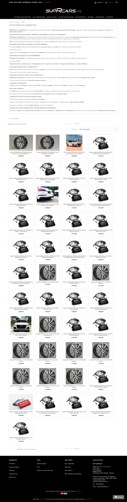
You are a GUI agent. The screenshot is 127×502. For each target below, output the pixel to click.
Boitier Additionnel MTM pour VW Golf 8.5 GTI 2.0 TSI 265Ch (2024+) (101, 386)
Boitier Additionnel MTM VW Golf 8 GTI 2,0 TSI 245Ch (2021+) (21, 438)
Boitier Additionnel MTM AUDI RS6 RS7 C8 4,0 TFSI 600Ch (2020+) (21, 178)
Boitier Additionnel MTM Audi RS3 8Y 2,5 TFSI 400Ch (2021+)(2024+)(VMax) (47, 178)
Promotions (12, 463)
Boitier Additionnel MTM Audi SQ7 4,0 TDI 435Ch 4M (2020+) (74, 178)
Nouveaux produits (14, 467)
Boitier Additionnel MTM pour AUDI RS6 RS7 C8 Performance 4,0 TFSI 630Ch (100, 152)
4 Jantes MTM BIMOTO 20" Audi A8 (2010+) (48, 282)
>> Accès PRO (47, 2)
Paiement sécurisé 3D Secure (45, 470)
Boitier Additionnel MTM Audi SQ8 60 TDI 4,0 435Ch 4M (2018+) (21, 204)
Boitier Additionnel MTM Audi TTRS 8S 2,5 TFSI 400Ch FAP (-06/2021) (74, 204)
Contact (40, 2)
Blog (116, 2)
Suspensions (100, 17)
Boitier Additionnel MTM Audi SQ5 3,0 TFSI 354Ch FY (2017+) (74, 282)
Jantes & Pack (52, 17)
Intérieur (109, 17)
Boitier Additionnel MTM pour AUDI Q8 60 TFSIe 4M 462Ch (48, 308)
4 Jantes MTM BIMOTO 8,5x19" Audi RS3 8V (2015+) (21, 386)
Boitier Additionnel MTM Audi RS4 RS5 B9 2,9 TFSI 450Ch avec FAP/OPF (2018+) (21, 282)
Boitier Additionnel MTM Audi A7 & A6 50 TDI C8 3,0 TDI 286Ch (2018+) (101, 334)
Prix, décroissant (98, 129)
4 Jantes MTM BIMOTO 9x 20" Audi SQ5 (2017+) (47, 360)
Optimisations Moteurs (22, 17)
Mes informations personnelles (73, 474)
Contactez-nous (13, 474)
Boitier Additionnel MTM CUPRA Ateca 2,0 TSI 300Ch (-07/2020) (74, 412)
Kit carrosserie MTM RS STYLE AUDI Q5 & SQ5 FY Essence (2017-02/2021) (74, 152)
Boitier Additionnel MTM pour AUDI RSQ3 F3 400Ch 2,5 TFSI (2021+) (21, 230)
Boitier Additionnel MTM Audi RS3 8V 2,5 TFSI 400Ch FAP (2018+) (74, 230)
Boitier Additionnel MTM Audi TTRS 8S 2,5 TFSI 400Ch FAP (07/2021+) (47, 230)
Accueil (11, 2)
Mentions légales (41, 463)
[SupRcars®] (63, 10)
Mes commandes (69, 463)
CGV (38, 467)
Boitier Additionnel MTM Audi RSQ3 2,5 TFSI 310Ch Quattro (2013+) (21, 412)
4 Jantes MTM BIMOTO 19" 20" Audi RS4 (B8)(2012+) (74, 360)
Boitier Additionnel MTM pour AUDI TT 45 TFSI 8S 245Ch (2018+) (101, 308)
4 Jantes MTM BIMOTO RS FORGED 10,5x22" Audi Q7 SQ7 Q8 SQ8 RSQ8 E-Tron (21, 152)
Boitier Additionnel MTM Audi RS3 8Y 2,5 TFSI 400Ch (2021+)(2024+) (47, 256)
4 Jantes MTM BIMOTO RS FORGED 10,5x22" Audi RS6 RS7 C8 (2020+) (47, 152)
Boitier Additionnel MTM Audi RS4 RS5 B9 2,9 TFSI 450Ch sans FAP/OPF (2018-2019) (74, 256)
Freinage (90, 17)
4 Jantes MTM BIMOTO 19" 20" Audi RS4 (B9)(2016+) (100, 360)
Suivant (77, 124)
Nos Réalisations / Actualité (29, 2)
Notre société (17, 2)
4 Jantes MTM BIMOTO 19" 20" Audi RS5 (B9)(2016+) (21, 360)
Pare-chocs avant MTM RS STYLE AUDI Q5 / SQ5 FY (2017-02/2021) (21, 334)
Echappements (80, 17)
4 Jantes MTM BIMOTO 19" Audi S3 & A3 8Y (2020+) (74, 386)
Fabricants (12, 470)
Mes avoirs (68, 467)
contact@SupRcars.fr (103, 486)
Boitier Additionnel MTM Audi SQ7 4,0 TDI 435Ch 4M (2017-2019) (101, 178)
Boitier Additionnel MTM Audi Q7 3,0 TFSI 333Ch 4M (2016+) (74, 334)
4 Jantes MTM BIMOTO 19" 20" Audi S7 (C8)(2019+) (48, 386)
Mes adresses (69, 470)
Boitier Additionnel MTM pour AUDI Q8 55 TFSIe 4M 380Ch (74, 308)
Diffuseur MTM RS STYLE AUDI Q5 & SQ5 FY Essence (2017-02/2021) (48, 204)
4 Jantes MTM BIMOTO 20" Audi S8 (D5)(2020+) (101, 282)
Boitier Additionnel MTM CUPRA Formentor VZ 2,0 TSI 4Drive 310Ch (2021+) (47, 412)
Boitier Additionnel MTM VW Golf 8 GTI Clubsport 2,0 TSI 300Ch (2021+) (101, 412)
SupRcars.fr (42, 499)
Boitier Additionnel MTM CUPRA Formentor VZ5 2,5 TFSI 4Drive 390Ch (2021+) (101, 204)
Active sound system (66, 17)
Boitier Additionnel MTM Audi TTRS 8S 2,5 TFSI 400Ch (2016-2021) (21, 256)
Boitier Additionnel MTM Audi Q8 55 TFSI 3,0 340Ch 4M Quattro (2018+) (21, 308)
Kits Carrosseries (39, 17)
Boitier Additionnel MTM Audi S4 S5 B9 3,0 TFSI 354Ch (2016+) (101, 256)
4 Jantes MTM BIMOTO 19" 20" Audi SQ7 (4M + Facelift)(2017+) (47, 334)
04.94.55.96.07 (100, 484)
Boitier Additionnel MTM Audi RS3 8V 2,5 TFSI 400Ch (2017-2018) (100, 230)
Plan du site (12, 477)
